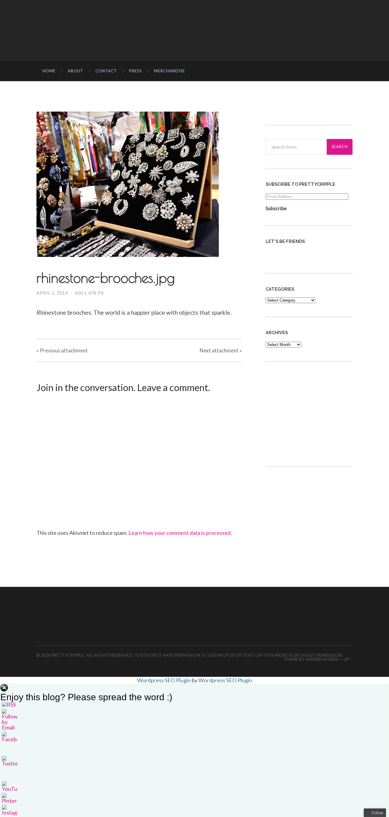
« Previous (62, 350)
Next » (221, 350)
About (75, 70)
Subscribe (276, 208)
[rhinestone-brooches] (139, 184)
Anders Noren (322, 659)
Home (49, 70)
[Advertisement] (311, 413)
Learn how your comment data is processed (179, 532)
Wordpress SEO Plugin (164, 680)
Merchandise (169, 70)
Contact (106, 70)
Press (135, 70)
